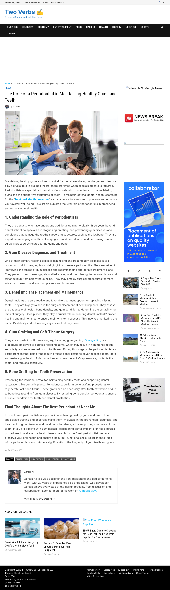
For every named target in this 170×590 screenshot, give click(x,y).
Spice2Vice (109, 569)
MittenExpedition (95, 576)
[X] (163, 2)
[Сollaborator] (144, 221)
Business (12, 27)
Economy (43, 27)
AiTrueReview (93, 569)
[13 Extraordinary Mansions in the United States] (130, 335)
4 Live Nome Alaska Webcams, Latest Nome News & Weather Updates (152, 355)
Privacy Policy (57, 2)
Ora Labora (109, 573)
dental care (22, 459)
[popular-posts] (128, 270)
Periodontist (68, 459)
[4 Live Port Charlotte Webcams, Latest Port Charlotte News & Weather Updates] (131, 315)
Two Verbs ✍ (24, 11)
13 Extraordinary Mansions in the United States (151, 338)
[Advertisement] (85, 56)
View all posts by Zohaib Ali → (39, 498)
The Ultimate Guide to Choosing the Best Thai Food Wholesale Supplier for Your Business (99, 534)
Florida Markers (155, 569)
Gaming (90, 27)
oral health (52, 459)
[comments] (149, 270)
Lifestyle (131, 27)
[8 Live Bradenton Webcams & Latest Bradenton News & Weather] (130, 295)
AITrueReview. (88, 490)
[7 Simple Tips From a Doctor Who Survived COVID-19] (131, 278)
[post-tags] (160, 270)
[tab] (128, 270)
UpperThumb (142, 573)
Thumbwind (138, 569)
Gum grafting (93, 340)
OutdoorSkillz (93, 573)
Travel (11, 33)
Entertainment (62, 27)
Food (79, 27)
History (116, 27)
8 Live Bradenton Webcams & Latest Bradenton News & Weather (149, 300)
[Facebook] (160, 2)
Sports (145, 27)
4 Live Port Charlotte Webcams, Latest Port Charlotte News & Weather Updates (151, 320)
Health (103, 27)
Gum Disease (37, 459)
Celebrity (27, 27)
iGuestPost (123, 569)
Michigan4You (125, 573)
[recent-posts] (138, 270)
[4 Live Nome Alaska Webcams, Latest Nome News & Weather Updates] (130, 352)
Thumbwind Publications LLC (39, 569)
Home (7, 83)
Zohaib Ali (17, 106)
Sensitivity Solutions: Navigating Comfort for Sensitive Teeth (22, 544)
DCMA (45, 2)
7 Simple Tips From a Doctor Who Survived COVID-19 (151, 281)
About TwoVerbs (32, 2)
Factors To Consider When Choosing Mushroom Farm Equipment (57, 547)
